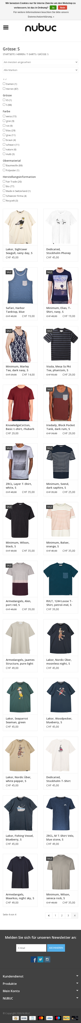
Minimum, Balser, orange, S (57, 544)
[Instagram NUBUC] (47, 959)
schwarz (12, 144)
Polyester (12, 170)
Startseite (9, 54)
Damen (11, 84)
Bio (10, 186)
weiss (11, 116)
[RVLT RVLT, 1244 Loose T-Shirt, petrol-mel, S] (60, 579)
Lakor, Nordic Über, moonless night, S (59, 661)
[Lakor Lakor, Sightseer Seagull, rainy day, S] (20, 227)
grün (10, 121)
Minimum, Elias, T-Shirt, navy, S (58, 309)
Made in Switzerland (18, 191)
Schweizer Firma (16, 196)
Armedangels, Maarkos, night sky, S (20, 896)
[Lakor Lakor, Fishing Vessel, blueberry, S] (20, 813)
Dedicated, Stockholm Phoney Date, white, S (58, 251)
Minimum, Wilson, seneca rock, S (58, 896)
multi (10, 154)
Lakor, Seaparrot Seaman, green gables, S (17, 720)
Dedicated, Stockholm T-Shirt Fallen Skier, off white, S (60, 779)
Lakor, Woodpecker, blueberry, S (59, 720)
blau (10, 130)
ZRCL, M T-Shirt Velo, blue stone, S (60, 837)
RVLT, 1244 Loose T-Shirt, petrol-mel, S (59, 603)
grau (10, 135)
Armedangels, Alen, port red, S (18, 603)
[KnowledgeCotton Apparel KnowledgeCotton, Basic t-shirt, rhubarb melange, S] (20, 403)
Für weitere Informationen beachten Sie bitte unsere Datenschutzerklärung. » (41, 14)
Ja (53, 7)
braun (11, 140)
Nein (62, 7)
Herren (21, 54)
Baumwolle (14, 165)
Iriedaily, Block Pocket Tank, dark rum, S (60, 427)
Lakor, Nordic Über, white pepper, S (18, 779)
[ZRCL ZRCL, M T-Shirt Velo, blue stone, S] (60, 813)
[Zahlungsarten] (15, 1017)
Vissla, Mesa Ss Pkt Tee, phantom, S (58, 368)
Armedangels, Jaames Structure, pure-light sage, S (20, 662)
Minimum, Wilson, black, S (17, 544)
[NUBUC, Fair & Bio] (46, 27)
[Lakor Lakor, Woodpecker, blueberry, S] (60, 696)
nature (11, 149)
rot (9, 125)
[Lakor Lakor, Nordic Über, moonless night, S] (60, 637)
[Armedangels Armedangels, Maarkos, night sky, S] (20, 872)
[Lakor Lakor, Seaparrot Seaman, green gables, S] (20, 696)
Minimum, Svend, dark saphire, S (57, 485)
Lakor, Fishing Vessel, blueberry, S (20, 837)
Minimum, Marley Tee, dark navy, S (17, 368)
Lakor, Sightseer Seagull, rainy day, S (19, 251)
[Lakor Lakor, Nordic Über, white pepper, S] (20, 755)
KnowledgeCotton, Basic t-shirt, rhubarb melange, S (20, 427)
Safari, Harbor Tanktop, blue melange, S (15, 310)
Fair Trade (13, 181)
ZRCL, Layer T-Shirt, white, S (19, 485)
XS (9, 100)
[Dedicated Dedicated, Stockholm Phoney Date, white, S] (60, 227)
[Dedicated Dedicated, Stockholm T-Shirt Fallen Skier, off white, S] (60, 755)
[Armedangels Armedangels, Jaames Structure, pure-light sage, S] (20, 637)
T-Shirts (31, 54)
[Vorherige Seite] (48, 915)
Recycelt (12, 200)
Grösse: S (43, 54)
